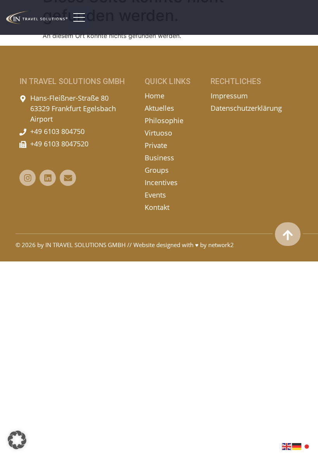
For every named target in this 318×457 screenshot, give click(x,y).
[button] (17, 440)
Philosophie (164, 120)
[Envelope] (68, 178)
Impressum (229, 95)
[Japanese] (307, 445)
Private (156, 145)
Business (159, 157)
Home (154, 95)
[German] (297, 445)
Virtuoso (158, 132)
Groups (157, 170)
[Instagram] (27, 178)
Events (155, 194)
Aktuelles (159, 108)
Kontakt (157, 207)
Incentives (161, 182)
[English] (287, 445)
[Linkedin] (48, 178)
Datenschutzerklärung (246, 108)
